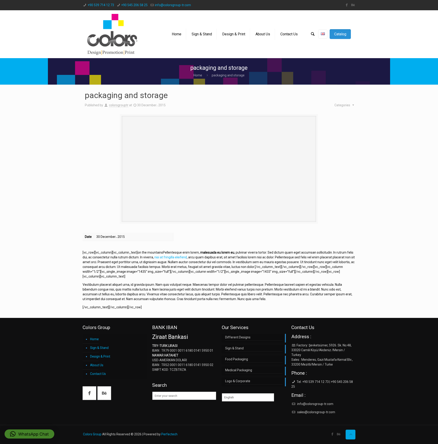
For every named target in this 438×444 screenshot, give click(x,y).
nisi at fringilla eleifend (170, 257)
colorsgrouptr (118, 105)
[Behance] (353, 5)
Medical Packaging (238, 370)
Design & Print (100, 356)
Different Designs (237, 337)
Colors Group (92, 434)
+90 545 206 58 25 (134, 5)
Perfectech (169, 434)
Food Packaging (236, 359)
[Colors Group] (112, 34)
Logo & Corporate (237, 381)
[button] (29, 434)
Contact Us (98, 374)
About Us (96, 365)
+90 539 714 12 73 (101, 5)
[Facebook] (346, 5)
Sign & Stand (99, 348)
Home (197, 75)
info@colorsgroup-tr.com (173, 5)
